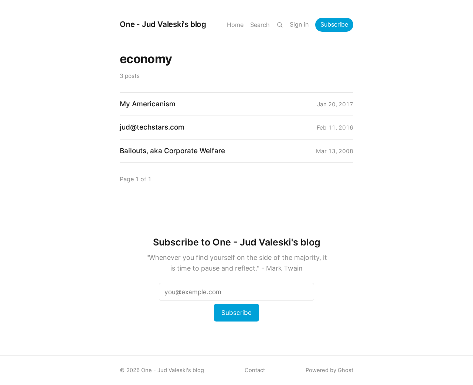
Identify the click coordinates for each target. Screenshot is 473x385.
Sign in (299, 24)
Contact (255, 370)
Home (235, 24)
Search (260, 24)
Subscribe (334, 24)
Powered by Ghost (329, 370)
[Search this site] (279, 24)
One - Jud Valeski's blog (163, 24)
